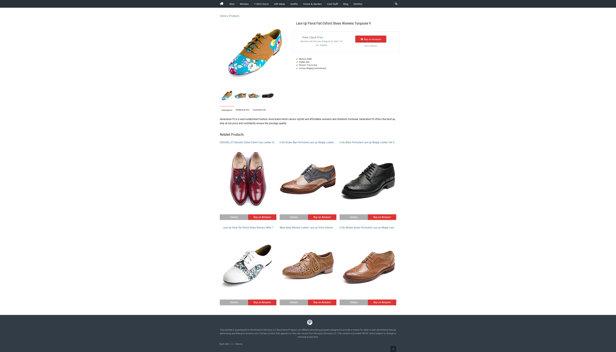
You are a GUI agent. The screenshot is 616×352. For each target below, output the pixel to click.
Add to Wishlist (370, 46)
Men (232, 3)
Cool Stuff (332, 3)
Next (294, 53)
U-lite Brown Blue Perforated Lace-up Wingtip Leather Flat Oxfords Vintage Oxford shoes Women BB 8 (308, 142)
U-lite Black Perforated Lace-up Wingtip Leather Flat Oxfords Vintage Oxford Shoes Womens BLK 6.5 (368, 142)
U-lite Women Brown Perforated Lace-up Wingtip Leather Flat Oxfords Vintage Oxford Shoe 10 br (368, 227)
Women (244, 3)
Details (234, 217)
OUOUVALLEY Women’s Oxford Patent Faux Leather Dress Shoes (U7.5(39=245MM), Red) (248, 142)
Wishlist (358, 3)
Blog (345, 3)
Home (223, 15)
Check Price (316, 37)
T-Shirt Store (261, 3)
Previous (215, 53)
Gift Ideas (279, 3)
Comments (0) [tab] (259, 110)
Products (234, 15)
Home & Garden (312, 3)
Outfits (294, 3)
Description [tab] (227, 110)
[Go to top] (393, 349)
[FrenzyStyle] (222, 4)
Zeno (232, 344)
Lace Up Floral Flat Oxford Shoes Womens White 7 (248, 227)
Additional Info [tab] (242, 110)
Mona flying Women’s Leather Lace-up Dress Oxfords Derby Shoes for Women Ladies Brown (308, 227)
